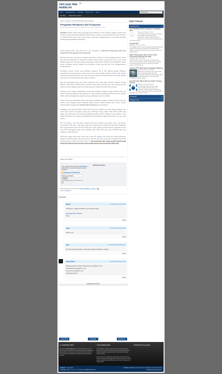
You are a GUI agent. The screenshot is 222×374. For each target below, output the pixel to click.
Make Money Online (75, 15)
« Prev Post (64, 339)
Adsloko (68, 123)
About (97, 12)
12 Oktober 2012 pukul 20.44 (118, 204)
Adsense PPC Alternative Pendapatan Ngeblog (146, 68)
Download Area (70, 12)
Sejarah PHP (134, 43)
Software (79, 213)
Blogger (160, 369)
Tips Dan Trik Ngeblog (68, 6)
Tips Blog (63, 15)
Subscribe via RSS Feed (72, 172)
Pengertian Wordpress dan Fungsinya (80, 25)
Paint (67, 216)
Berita (68, 204)
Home (61, 12)
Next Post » (122, 339)
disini (116, 125)
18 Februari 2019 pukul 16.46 (118, 261)
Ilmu (67, 245)
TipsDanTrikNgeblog (156, 367)
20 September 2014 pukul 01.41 (117, 244)
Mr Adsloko (122, 73)
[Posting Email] (97, 188)
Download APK (71, 213)
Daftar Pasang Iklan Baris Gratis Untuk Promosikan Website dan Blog (143, 55)
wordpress (68, 21)
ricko (68, 228)
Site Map (80, 12)
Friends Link (89, 12)
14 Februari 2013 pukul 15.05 (118, 228)
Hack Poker (70, 261)
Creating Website (140, 367)
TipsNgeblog (69, 367)
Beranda (93, 339)
